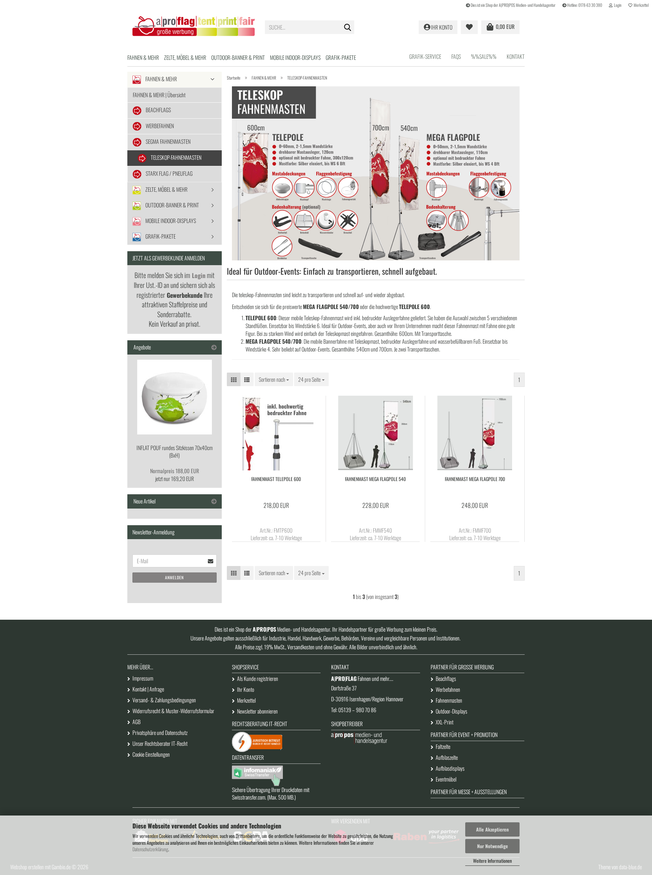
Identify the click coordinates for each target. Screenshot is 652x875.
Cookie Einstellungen (151, 754)
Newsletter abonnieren (257, 711)
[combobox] (274, 380)
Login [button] (617, 5)
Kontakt (516, 56)
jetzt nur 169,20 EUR (174, 475)
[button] (233, 380)
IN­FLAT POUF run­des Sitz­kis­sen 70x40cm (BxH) (175, 452)
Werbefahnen (448, 689)
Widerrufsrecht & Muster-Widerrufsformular (173, 711)
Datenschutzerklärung (150, 849)
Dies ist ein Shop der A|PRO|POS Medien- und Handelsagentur (513, 5)
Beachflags (446, 678)
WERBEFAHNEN (159, 126)
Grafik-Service (425, 56)
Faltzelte (443, 746)
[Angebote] (214, 347)
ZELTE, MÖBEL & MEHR (185, 57)
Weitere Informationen (492, 860)
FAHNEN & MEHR (143, 57)
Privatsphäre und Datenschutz (159, 732)
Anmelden (174, 577)
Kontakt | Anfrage (148, 689)
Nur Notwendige (492, 846)
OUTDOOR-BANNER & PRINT (238, 57)
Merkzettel (640, 5)
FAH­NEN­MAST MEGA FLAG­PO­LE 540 (375, 479)
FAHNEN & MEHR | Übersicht (159, 95)
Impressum (142, 678)
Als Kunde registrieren (257, 678)
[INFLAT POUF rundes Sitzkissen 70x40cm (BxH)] (174, 397)
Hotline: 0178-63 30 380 (584, 5)
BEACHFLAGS (158, 110)
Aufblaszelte (447, 757)
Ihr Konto (245, 689)
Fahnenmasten (449, 700)
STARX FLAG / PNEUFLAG (169, 173)
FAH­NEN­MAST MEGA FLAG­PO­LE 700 (475, 479)
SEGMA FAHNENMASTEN (168, 141)
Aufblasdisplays (450, 768)
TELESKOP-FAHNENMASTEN (175, 157)
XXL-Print (444, 722)
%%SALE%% (483, 56)
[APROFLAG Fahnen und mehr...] (193, 27)
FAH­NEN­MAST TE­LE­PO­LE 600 (276, 479)
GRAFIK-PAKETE (341, 57)
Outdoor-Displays (451, 711)
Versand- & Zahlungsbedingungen (164, 700)
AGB (136, 721)
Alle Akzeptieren (492, 829)
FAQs (456, 56)
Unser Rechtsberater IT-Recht (159, 743)
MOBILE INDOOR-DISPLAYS (295, 57)
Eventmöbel (446, 779)
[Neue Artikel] (214, 501)
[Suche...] (347, 27)
